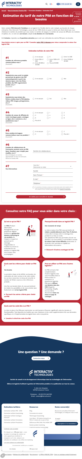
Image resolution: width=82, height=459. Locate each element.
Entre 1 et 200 (68, 57)
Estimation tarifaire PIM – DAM (13, 411)
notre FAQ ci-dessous (44, 42)
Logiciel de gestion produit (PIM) (39, 427)
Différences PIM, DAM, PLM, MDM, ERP (41, 422)
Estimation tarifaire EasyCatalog (13, 413)
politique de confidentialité (65, 189)
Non (65, 78)
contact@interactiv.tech (43, 396)
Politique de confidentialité (21, 454)
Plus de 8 (38, 120)
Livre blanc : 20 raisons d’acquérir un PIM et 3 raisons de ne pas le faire (40, 419)
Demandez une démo (78, 13)
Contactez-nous (39, 358)
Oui (51, 78)
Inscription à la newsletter (66, 423)
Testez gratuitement (77, 20)
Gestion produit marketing (37, 425)
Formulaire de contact (36, 413)
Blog (31, 411)
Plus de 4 (66, 134)
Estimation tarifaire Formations (13, 420)
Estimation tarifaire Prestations (13, 422)
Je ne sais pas (39, 57)
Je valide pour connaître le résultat (41, 197)
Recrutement (34, 454)
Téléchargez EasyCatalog (37, 416)
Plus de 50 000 (54, 63)
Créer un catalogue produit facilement (65, 454)
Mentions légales (7, 454)
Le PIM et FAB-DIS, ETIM (46, 454)
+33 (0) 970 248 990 (45, 394)
